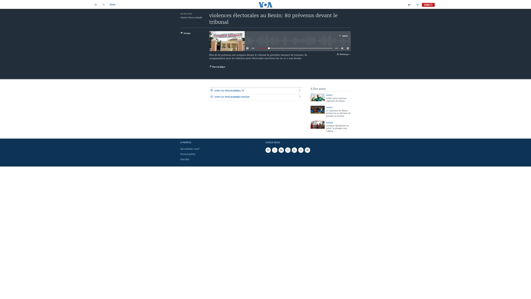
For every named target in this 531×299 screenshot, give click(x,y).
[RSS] (294, 150)
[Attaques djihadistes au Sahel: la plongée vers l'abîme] (318, 125)
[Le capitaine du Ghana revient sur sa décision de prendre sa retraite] (318, 110)
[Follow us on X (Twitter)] (274, 150)
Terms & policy (187, 154)
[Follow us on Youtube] (281, 150)
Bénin (112, 5)
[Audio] (418, 5)
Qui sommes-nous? (190, 149)
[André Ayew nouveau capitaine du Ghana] (318, 97)
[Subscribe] (307, 150)
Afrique (329, 123)
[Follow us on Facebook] (268, 150)
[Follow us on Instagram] (287, 150)
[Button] (185, 33)
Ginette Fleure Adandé (191, 17)
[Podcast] (301, 150)
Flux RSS (184, 159)
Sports (329, 95)
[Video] (409, 5)
